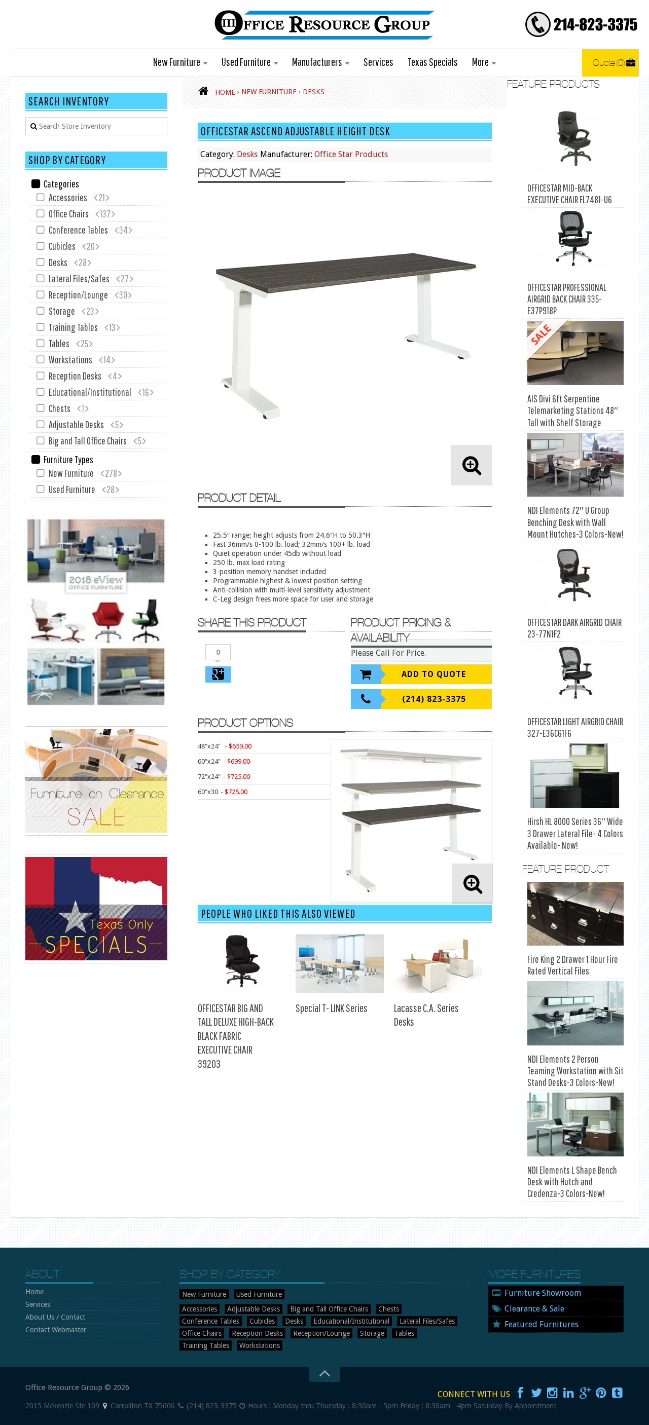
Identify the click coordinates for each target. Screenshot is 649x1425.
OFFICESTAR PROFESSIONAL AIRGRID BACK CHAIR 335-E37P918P (566, 298)
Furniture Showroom (542, 1293)
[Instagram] (553, 1393)
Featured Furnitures (541, 1324)
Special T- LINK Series (332, 1007)
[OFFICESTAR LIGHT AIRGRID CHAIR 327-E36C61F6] (575, 676)
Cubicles (62, 246)
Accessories (68, 197)
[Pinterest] (601, 1393)
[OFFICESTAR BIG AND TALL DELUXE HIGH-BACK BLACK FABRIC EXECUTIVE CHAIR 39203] (242, 963)
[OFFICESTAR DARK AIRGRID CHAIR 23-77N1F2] (575, 576)
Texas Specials (433, 61)
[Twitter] (536, 1393)
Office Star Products (351, 154)
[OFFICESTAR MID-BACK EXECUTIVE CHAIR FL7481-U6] (575, 142)
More (480, 61)
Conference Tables (78, 230)
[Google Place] (105, 1406)
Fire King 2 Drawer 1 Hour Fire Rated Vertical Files (572, 965)
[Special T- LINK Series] (340, 963)
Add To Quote (434, 674)
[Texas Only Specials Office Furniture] (96, 960)
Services (378, 61)
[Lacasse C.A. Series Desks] (438, 963)
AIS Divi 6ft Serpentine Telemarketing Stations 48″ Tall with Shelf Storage (572, 410)
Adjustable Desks (76, 424)
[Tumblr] (617, 1393)
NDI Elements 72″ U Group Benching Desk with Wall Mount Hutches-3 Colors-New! (575, 522)
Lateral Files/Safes (79, 278)
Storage (62, 311)
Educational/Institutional (90, 392)
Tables (59, 343)
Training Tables (73, 327)
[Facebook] (520, 1393)
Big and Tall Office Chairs (88, 440)
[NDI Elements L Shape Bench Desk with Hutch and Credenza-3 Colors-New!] (575, 1125)
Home (34, 1292)
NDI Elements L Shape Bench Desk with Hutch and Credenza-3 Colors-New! (572, 1181)
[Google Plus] (585, 1393)
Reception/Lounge (78, 295)
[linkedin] (569, 1393)
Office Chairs (69, 213)
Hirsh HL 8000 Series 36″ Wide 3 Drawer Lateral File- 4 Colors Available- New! (575, 833)
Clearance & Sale (534, 1309)
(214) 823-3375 (434, 699)
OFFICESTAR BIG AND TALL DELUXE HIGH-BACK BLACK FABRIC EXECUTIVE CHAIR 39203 (236, 1035)
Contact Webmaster (55, 1330)
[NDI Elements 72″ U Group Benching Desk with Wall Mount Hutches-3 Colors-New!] (575, 465)
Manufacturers (317, 61)
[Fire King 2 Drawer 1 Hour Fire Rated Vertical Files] (575, 914)
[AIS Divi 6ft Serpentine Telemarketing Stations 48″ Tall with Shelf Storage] (575, 353)
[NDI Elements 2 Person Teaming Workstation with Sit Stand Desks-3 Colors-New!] (575, 1013)
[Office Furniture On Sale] (96, 833)
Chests (59, 408)
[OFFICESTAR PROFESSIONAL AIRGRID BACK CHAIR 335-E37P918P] (575, 242)
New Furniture (176, 61)
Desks (247, 154)
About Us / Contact (55, 1317)
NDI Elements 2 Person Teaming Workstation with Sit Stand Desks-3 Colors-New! (575, 1070)
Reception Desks (75, 376)
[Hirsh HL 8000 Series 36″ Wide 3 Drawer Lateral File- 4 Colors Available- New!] (575, 775)
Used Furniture (246, 61)
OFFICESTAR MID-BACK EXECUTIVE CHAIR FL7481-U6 (569, 193)
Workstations (70, 359)
